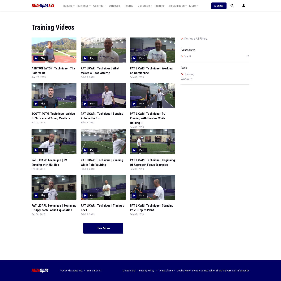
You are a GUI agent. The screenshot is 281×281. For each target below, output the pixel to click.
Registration (177, 5)
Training (159, 5)
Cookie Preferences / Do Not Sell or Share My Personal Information (213, 270)
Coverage (144, 5)
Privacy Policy (146, 270)
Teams (128, 5)
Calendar (99, 5)
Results (67, 5)
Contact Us (129, 270)
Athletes (114, 5)
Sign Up (218, 5)
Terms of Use (165, 270)
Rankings (83, 5)
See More (103, 228)
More (192, 5)
